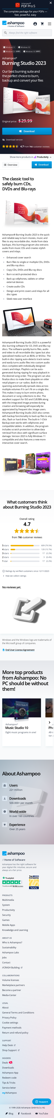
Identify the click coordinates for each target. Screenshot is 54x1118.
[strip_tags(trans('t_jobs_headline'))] (33, 882)
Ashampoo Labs (10, 952)
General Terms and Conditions (18, 1012)
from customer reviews (35, 146)
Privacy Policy (9, 1017)
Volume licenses (10, 980)
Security (6, 915)
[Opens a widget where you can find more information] (41, 1101)
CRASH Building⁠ (11, 967)
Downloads (8, 1067)
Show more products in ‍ (29, 157)
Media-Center (9, 995)
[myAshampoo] (35, 23)
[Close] (50, 3)
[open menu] (49, 23)
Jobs (4, 957)
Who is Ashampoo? (12, 942)
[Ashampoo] (13, 853)
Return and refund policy (15, 1032)
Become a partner (11, 990)
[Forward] (49, 722)
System (6, 904)
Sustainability (9, 947)
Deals (6, 1062)
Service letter (9, 1087)
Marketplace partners (13, 985)
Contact (6, 962)
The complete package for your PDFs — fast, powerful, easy (25, 13)
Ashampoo (9, 1093)
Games (6, 920)
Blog (11, 1113)
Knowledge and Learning (15, 930)
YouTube (43, 1113)
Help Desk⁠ (7, 1045)
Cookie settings (10, 1022)
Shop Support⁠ (9, 1050)
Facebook (26, 1113)
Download (28, 131)
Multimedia (8, 899)
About (5, 1007)
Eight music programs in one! (21, 732)
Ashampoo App (10, 1072)
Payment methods (11, 1027)
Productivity (8, 909)
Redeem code (9, 1077)
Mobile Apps (8, 925)
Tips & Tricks (8, 1082)
